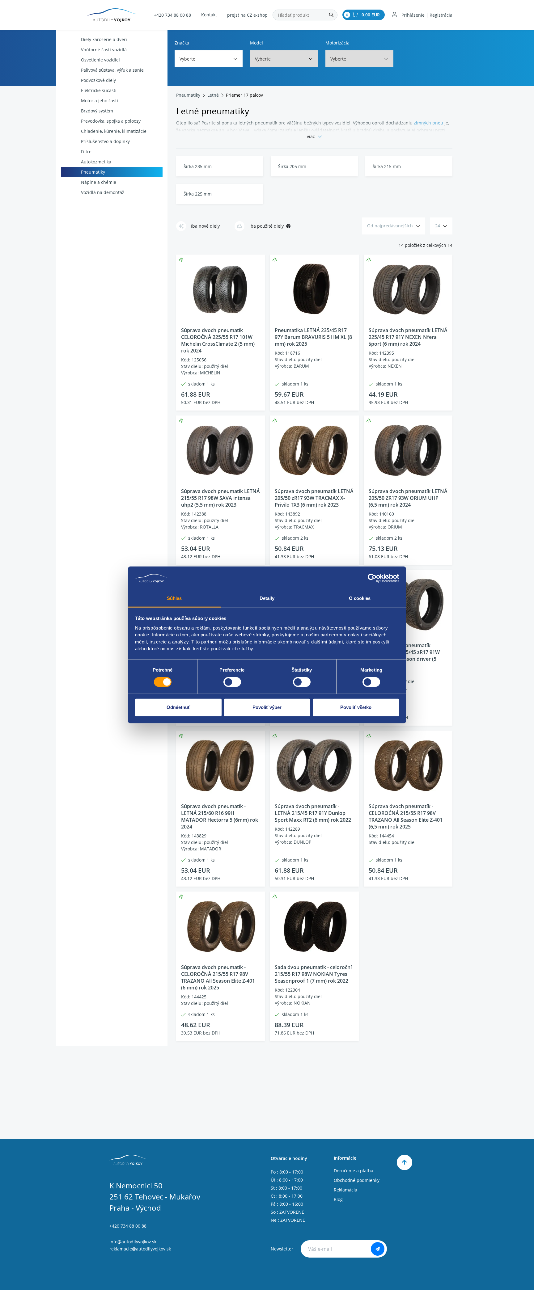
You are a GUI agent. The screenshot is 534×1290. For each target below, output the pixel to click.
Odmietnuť (178, 707)
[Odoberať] (377, 1249)
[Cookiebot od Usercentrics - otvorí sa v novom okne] (372, 578)
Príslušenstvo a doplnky (105, 141)
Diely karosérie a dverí (104, 39)
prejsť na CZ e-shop (247, 15)
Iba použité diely (266, 226)
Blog (338, 1199)
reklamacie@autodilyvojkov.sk (140, 1249)
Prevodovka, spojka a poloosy (111, 121)
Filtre (86, 151)
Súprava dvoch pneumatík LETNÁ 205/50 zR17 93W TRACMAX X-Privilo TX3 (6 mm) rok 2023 (314, 498)
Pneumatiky (93, 172)
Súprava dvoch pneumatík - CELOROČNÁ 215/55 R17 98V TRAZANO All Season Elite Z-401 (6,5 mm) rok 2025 (406, 816)
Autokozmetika (96, 162)
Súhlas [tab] (174, 598)
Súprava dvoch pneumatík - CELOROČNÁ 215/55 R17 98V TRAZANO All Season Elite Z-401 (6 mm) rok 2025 (218, 977)
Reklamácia (345, 1190)
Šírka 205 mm (292, 166)
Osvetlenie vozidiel (100, 60)
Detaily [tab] (267, 598)
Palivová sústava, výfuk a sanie (112, 70)
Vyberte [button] (187, 59)
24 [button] (437, 226)
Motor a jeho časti (99, 100)
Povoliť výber (267, 707)
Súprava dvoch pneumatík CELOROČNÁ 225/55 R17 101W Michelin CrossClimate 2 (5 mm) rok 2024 (218, 340)
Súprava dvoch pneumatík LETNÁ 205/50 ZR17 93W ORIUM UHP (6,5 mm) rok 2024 (408, 498)
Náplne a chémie (98, 182)
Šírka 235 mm (198, 166)
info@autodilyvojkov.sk (132, 1242)
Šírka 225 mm (198, 194)
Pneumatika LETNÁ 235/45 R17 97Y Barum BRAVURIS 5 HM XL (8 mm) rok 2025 (313, 337)
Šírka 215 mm (387, 166)
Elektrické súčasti (99, 90)
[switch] (232, 682)
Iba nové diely (205, 226)
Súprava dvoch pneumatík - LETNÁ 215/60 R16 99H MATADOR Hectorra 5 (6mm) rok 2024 (219, 816)
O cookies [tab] (360, 598)
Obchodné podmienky (356, 1180)
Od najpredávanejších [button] (390, 226)
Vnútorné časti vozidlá (104, 50)
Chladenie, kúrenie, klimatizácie (113, 131)
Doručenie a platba (353, 1171)
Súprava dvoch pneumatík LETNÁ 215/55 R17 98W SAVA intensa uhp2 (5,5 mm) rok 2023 (220, 498)
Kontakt (209, 15)
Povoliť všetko (355, 707)
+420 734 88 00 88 (172, 15)
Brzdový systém (97, 111)
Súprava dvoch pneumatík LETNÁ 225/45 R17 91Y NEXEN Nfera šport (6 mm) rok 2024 (408, 337)
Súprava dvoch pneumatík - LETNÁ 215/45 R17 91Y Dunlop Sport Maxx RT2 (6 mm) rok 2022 (313, 813)
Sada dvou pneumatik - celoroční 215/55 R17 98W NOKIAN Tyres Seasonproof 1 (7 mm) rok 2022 (313, 974)
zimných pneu (428, 123)
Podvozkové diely (98, 80)
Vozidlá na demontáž (102, 192)
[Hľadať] (331, 15)
